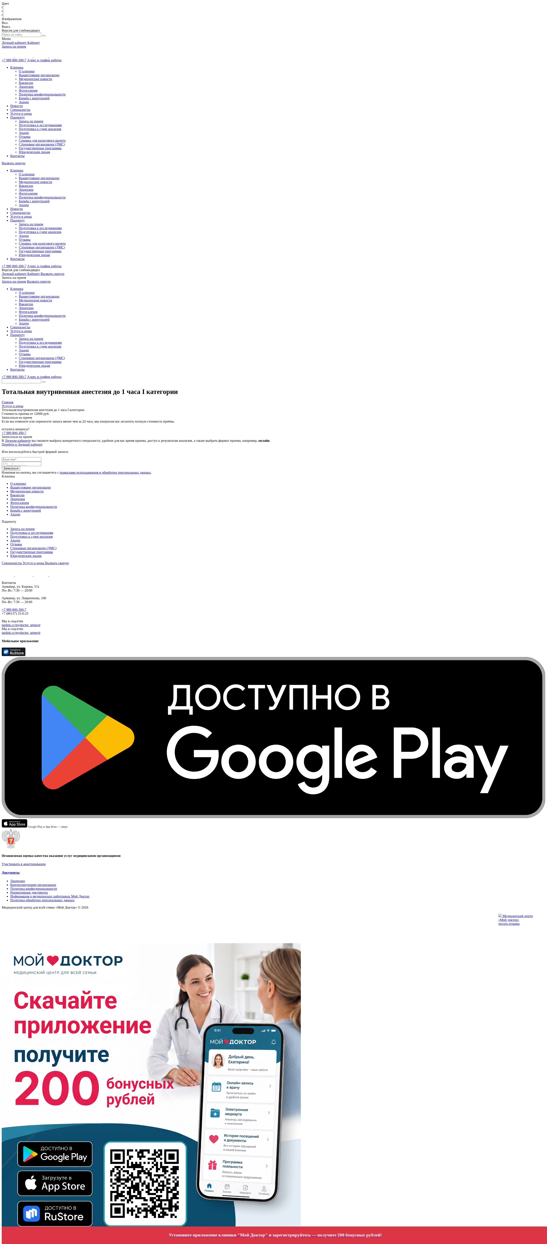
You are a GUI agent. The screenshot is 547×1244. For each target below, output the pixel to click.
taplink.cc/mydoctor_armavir (21, 625)
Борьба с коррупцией (34, 98)
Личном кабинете (18, 440)
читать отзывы (509, 923)
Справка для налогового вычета (42, 140)
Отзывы (25, 136)
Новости (16, 106)
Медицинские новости (35, 79)
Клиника (16, 67)
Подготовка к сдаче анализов (40, 129)
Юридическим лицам (34, 152)
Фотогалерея (28, 90)
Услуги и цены (21, 113)
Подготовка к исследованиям (40, 125)
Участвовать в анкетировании (24, 864)
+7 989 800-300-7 (14, 60)
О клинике (27, 71)
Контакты (17, 156)
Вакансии (26, 83)
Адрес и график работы (44, 60)
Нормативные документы (29, 892)
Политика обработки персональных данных (42, 900)
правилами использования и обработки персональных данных (105, 472)
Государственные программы (40, 148)
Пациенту (17, 117)
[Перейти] (226, 1178)
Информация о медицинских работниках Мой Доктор (49, 896)
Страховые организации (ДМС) (42, 144)
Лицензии (26, 86)
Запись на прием (14, 46)
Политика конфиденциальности (42, 94)
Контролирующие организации (33, 885)
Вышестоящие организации (39, 75)
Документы (11, 872)
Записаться (10, 468)
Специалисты (20, 110)
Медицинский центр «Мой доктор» (515, 918)
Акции (24, 102)
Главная (7, 402)
